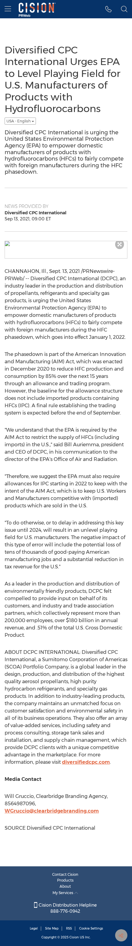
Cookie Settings (91, 928)
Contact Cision (65, 874)
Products (65, 880)
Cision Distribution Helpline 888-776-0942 (67, 908)
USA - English (19, 121)
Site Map (52, 928)
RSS (69, 928)
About (65, 886)
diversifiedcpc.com (86, 762)
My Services (63, 892)
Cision (74, 937)
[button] (108, 9)
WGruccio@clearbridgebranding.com (52, 811)
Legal (34, 928)
